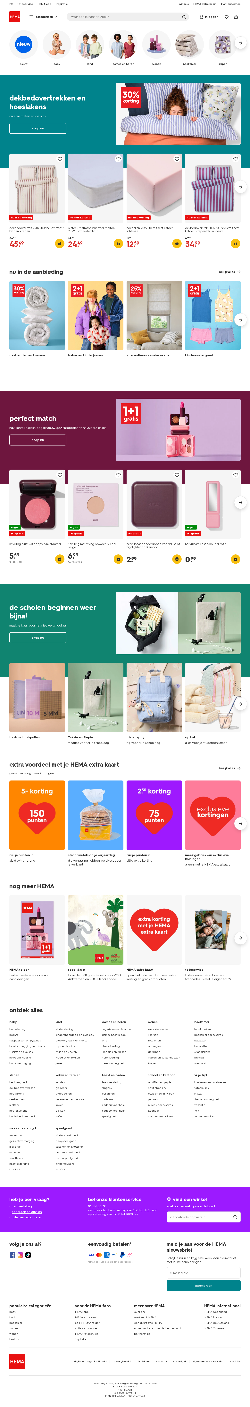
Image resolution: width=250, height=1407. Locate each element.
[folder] (37, 938)
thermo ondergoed (206, 1099)
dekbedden (17, 1099)
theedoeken (64, 1093)
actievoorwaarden (86, 1328)
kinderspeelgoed (67, 1135)
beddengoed (18, 1082)
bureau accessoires (160, 1105)
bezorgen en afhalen (27, 1212)
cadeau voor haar (113, 1110)
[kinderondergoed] (213, 320)
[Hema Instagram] (20, 1255)
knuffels (60, 1169)
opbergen (154, 1046)
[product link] (37, 188)
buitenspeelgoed (67, 1158)
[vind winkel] (235, 1217)
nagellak (14, 1152)
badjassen (200, 1040)
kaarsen (153, 1035)
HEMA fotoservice (86, 1333)
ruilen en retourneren (27, 1217)
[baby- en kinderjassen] (95, 320)
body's (13, 1035)
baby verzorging (20, 1063)
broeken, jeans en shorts (71, 1040)
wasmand (200, 1063)
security (161, 1361)
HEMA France (213, 1317)
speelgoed (109, 1116)
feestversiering (111, 1082)
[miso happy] (154, 704)
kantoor (14, 1339)
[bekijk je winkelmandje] (236, 17)
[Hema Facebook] (12, 1255)
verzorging (16, 1135)
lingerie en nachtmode (116, 1029)
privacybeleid (121, 1361)
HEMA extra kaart (86, 1317)
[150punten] (37, 823)
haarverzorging (19, 1163)
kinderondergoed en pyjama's (75, 1035)
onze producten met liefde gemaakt (157, 1328)
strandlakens (202, 1052)
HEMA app (82, 1312)
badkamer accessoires (208, 1035)
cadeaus (107, 1099)
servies (60, 1082)
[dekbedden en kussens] (37, 320)
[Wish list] (226, 17)
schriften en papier (160, 1082)
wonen (13, 1333)
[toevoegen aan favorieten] (60, 159)
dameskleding (111, 1046)
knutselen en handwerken (211, 1082)
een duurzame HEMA (148, 1323)
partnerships (142, 1333)
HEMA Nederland (215, 1312)
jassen (59, 1063)
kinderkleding (64, 1029)
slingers (107, 1088)
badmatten (201, 1046)
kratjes (152, 1063)
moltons (14, 1105)
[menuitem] (11, 4)
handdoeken (202, 1029)
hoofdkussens (18, 1110)
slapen (13, 1328)
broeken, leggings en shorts (27, 1046)
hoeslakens (16, 1093)
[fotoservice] (213, 938)
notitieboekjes (157, 1088)
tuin (196, 1110)
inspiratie (80, 1339)
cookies (235, 1361)
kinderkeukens (65, 1163)
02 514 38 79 (97, 1206)
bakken (60, 1110)
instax (198, 1093)
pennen (153, 1099)
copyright (179, 1361)
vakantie (199, 1105)
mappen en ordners (160, 1116)
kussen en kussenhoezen (164, 1057)
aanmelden (203, 1285)
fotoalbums (201, 1088)
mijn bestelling (22, 1206)
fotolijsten (154, 1040)
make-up (15, 1146)
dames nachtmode (114, 1035)
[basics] (37, 704)
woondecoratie (158, 1029)
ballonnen (108, 1093)
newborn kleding (20, 1057)
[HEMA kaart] (154, 938)
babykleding (17, 1029)
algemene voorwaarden (208, 1361)
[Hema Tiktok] (28, 1255)
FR (11, 4)
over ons (139, 1312)
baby (12, 1312)
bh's (104, 1040)
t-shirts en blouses (21, 1052)
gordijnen (154, 1052)
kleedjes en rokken (68, 1057)
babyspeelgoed (66, 1141)
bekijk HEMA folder (87, 1323)
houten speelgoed (68, 1152)
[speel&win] (95, 938)
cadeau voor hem (113, 1105)
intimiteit (14, 1169)
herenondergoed (113, 1063)
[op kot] (213, 704)
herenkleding (110, 1057)
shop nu (125, 121)
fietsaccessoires (204, 1116)
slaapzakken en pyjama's (25, 1040)
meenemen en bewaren (71, 1099)
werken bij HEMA (145, 1317)
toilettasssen (17, 1158)
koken (59, 1105)
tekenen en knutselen (70, 1146)
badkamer (15, 1323)
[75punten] (154, 823)
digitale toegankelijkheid (90, 1361)
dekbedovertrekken (22, 1088)
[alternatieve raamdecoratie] (154, 320)
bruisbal (199, 1057)
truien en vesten (66, 1052)
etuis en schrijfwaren (161, 1093)
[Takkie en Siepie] (95, 704)
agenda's (153, 1110)
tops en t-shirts (65, 1046)
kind (12, 1317)
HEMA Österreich (215, 1328)
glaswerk (61, 1088)
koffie (59, 1116)
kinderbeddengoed (22, 1116)
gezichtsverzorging (21, 1141)
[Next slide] (240, 186)
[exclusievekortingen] (213, 823)
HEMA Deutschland (216, 1323)
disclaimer (143, 1361)
